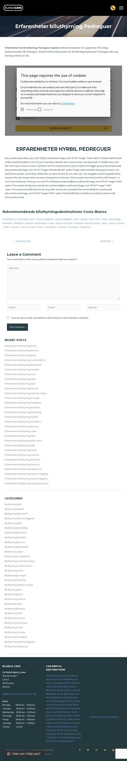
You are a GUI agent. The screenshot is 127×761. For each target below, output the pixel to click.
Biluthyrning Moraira (15, 608)
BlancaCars (19, 749)
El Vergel (68, 223)
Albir (76, 219)
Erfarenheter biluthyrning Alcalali (21, 416)
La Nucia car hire (55, 719)
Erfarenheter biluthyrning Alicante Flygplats (26, 478)
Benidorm (7, 223)
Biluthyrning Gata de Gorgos (19, 584)
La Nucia (120, 223)
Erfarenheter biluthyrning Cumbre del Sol (25, 360)
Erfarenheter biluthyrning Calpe (20, 431)
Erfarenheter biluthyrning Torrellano (23, 421)
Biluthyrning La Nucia (15, 599)
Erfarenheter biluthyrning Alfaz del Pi (23, 440)
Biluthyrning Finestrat (15, 580)
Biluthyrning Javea (14, 594)
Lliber (6, 226)
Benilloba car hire (60, 697)
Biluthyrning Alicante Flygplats (19, 518)
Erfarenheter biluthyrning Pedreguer (23, 402)
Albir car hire (52, 686)
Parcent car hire (53, 730)
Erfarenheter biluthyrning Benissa (22, 426)
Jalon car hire (69, 712)
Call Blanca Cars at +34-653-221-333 (19, 694)
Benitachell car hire (64, 701)
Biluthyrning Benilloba (15, 537)
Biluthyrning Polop (14, 627)
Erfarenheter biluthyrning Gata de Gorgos (26, 393)
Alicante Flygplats (45, 219)
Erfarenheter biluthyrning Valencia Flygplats (26, 473)
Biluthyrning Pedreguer (16, 622)
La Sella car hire (72, 719)
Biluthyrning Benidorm (16, 532)
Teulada (62, 226)
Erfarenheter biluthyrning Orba (20, 374)
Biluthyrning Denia (14, 570)
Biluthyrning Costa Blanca (17, 556)
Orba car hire (52, 726)
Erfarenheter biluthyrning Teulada (22, 369)
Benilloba (18, 223)
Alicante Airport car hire (57, 675)
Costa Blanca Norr (26, 219)
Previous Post (22, 241)
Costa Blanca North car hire (65, 683)
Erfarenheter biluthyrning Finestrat (22, 464)
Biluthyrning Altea (13, 523)
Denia (59, 223)
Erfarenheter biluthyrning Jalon (20, 383)
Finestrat (78, 223)
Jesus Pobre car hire (70, 715)
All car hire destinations (63, 741)
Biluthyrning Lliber (13, 603)
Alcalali (84, 219)
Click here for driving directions (104, 717)
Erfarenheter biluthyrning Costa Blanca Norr (27, 483)
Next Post (107, 241)
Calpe (51, 223)
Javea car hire (52, 715)
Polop (40, 226)
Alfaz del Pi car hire (55, 690)
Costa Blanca (8, 219)
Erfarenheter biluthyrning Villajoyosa (23, 469)
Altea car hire (72, 690)
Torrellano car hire (56, 737)
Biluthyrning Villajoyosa (16, 646)
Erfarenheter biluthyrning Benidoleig (23, 412)
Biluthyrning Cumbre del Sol (18, 565)
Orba (23, 226)
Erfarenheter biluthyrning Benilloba (22, 407)
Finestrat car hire (63, 708)
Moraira (15, 226)
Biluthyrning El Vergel (15, 575)
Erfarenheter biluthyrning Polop (20, 450)
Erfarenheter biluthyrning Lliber (20, 379)
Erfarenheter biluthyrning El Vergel (22, 398)
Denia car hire (61, 704)
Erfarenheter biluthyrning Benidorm (22, 459)
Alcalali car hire (68, 686)
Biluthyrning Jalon (13, 589)
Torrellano (73, 226)
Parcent (32, 226)
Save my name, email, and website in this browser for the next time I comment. (50, 317)
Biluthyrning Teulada (15, 632)
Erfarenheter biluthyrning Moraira (22, 350)
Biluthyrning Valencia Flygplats (20, 641)
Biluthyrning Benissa (15, 542)
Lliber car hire (54, 723)
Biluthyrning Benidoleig (16, 527)
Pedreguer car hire (55, 733)
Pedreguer (50, 226)
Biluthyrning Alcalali (14, 508)
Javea (111, 223)
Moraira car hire (70, 723)
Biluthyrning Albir (13, 504)
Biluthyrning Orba (13, 613)
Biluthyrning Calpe (14, 551)
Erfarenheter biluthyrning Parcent (21, 388)
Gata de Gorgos (92, 223)
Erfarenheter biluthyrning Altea (20, 435)
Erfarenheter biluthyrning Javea (20, 355)
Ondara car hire (68, 726)
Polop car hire (69, 730)
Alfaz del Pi (94, 219)
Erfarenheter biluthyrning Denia (21, 345)
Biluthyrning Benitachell (16, 546)
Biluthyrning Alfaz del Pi (16, 513)
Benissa (29, 223)
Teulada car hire (73, 733)
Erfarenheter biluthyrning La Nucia (22, 454)
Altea (104, 219)
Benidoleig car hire (55, 693)
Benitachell (40, 223)
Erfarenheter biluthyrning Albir (20, 445)
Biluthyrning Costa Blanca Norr (20, 561)
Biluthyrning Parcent (15, 617)
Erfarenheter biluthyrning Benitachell (23, 364)
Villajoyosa (85, 226)
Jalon (104, 223)
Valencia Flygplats (63, 219)
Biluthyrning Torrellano (16, 636)
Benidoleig (114, 219)
